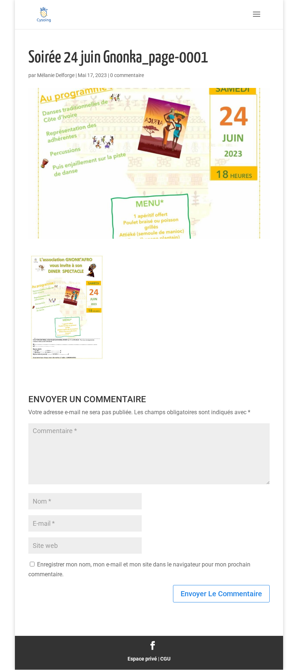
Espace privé (142, 659)
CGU (165, 659)
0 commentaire (127, 75)
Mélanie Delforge (55, 75)
